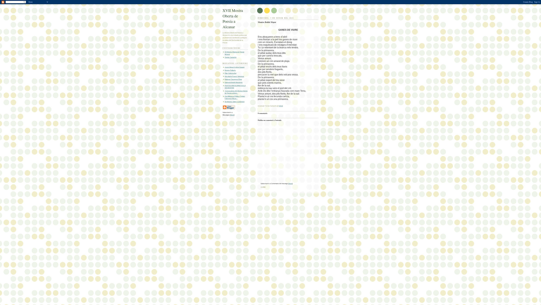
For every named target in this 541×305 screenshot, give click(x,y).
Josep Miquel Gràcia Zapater (235, 67)
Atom (290, 183)
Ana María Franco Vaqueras (234, 76)
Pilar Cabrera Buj (230, 73)
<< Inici (263, 187)
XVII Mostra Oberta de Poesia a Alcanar (233, 18)
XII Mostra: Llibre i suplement (234, 102)
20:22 (281, 106)
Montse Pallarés (230, 70)
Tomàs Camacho (230, 57)
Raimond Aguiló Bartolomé (233, 82)
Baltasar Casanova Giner (233, 79)
